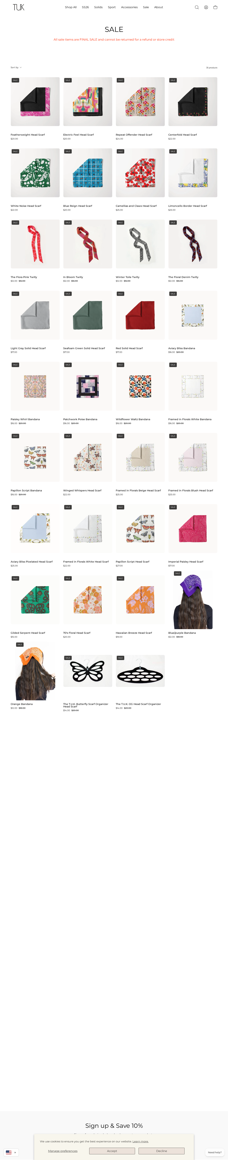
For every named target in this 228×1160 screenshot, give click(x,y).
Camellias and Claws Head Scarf (136, 206)
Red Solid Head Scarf (129, 348)
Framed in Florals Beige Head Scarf (138, 490)
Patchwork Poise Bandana (80, 419)
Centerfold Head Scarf (182, 135)
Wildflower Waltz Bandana (133, 419)
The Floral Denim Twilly (183, 277)
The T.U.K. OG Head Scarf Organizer (138, 704)
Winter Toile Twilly (127, 277)
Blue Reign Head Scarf (77, 206)
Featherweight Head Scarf (28, 135)
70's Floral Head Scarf (76, 633)
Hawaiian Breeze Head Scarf (134, 633)
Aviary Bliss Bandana (181, 348)
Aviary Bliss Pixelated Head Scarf (32, 562)
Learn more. (141, 1141)
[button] (70, 7)
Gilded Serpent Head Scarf (28, 633)
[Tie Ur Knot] (19, 7)
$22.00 (171, 139)
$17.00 (14, 352)
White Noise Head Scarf (26, 206)
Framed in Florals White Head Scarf (86, 562)
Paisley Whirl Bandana (25, 419)
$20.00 (14, 139)
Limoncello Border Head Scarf (187, 206)
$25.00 (119, 210)
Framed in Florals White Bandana (189, 419)
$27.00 (119, 566)
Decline (161, 1151)
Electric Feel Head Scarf (78, 135)
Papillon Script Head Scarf (132, 562)
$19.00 (119, 637)
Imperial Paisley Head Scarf (185, 562)
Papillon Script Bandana (26, 490)
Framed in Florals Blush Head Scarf (190, 490)
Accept (112, 1151)
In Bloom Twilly (73, 277)
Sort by (15, 67)
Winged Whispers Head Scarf (82, 490)
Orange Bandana (22, 704)
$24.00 (119, 139)
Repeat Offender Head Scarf (134, 135)
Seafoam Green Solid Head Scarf (84, 348)
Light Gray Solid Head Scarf (28, 348)
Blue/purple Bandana (182, 633)
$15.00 (14, 637)
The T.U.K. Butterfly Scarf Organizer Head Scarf (85, 705)
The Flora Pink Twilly (24, 277)
